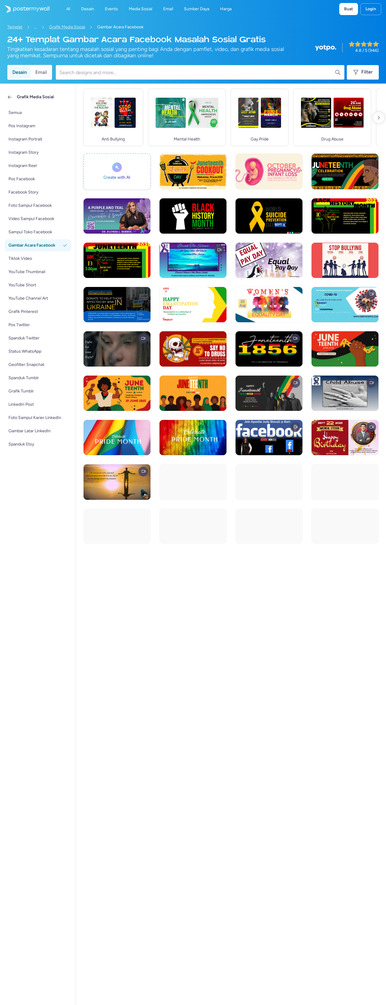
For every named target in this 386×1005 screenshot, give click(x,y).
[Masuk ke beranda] (24, 9)
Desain (19, 72)
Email (41, 72)
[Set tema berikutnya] (379, 118)
